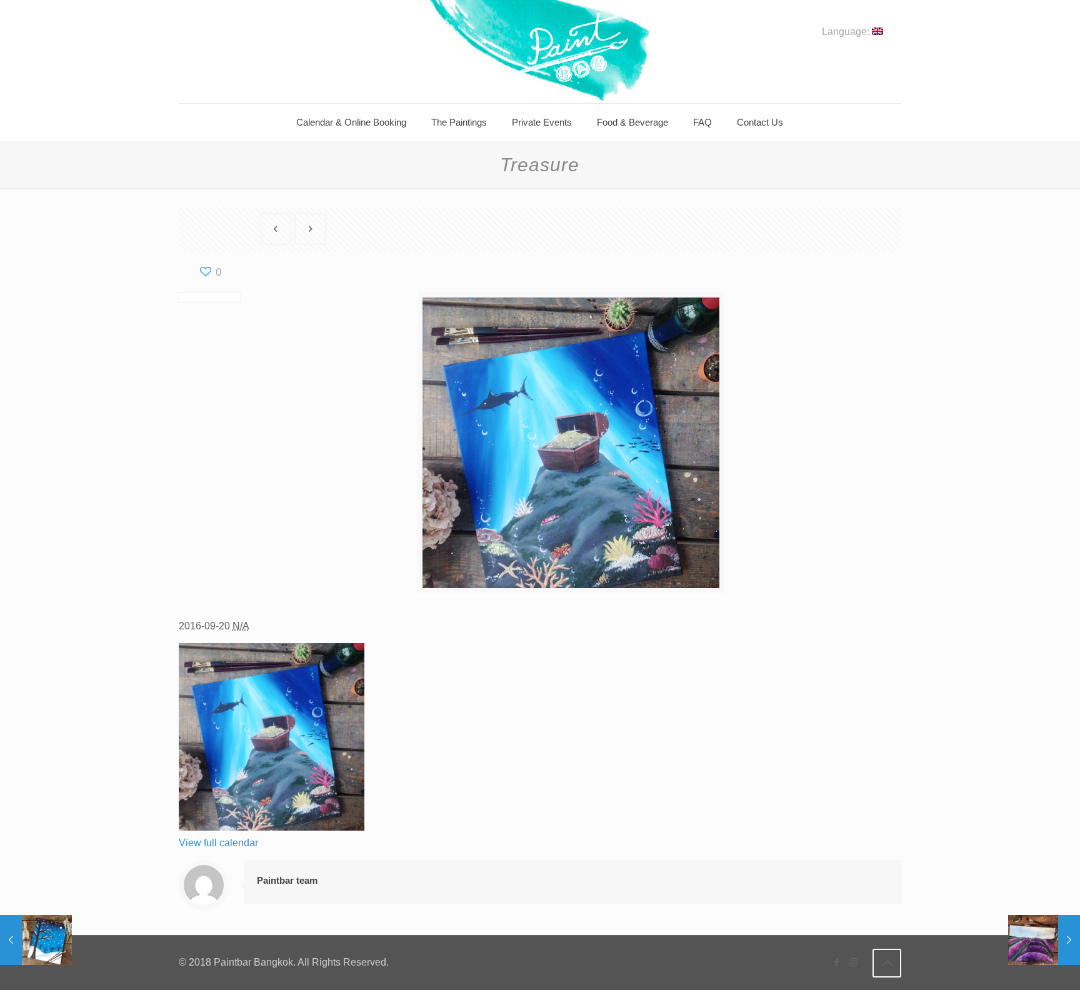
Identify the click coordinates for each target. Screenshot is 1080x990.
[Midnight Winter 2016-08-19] (36, 940)
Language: (847, 32)
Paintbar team (287, 880)
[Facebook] (836, 962)
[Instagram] (853, 962)
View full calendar (218, 843)
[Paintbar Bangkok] (539, 51)
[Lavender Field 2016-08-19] (1044, 940)
